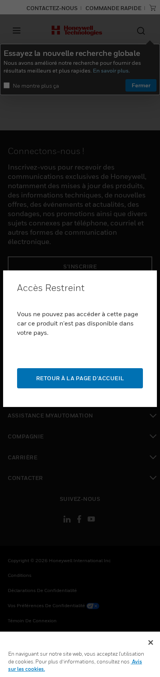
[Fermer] (150, 642)
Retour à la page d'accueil (80, 378)
